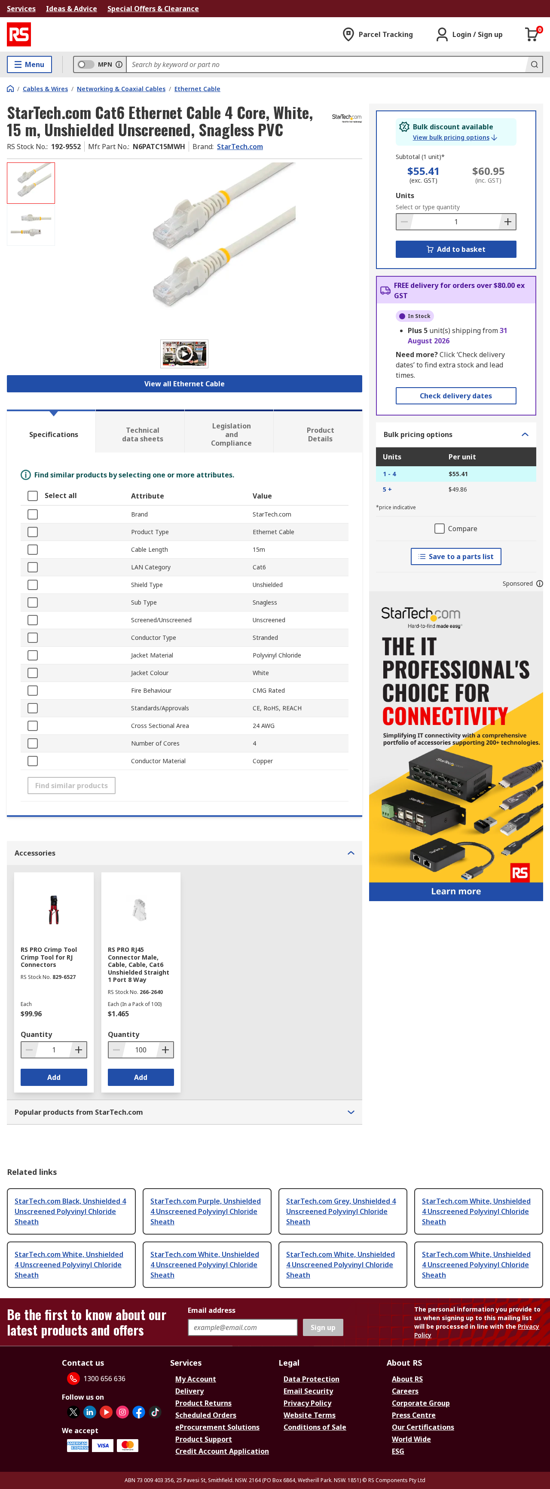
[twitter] (73, 1412)
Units (405, 195)
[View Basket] (532, 34)
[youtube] (106, 1412)
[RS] (19, 34)
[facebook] (138, 1412)
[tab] (51, 431)
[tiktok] (155, 1412)
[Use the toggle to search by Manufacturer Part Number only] (119, 64)
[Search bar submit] (533, 64)
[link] (455, 137)
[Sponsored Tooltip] (539, 583)
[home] (10, 88)
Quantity (36, 1034)
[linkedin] (89, 1412)
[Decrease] (405, 221)
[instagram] (122, 1412)
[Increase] (507, 221)
